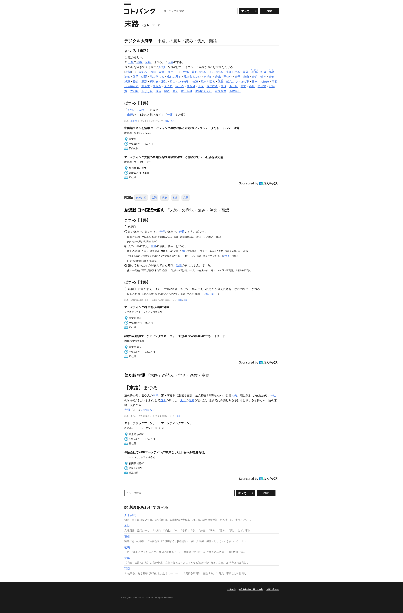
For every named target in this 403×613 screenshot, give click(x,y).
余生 (170, 72)
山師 (130, 114)
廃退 (223, 86)
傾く (175, 91)
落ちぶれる (199, 72)
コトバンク (140, 11)
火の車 (245, 81)
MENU (127, 3)
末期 (155, 395)
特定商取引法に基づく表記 (251, 589)
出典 (183, 251)
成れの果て (174, 76)
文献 (185, 197)
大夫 (234, 395)
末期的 (208, 76)
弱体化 (228, 76)
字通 (127, 410)
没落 (186, 72)
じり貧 (262, 86)
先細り (134, 91)
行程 (162, 231)
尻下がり (186, 91)
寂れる (179, 86)
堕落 (136, 76)
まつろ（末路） (137, 110)
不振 (252, 86)
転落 (263, 72)
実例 (164, 197)
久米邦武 (141, 197)
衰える (168, 86)
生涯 (153, 246)
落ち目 (191, 86)
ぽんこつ (232, 81)
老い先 (143, 72)
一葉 (170, 114)
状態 (162, 67)
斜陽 (144, 76)
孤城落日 (235, 91)
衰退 (255, 76)
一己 (273, 395)
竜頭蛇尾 (220, 91)
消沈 (164, 81)
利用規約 (231, 589)
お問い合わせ (272, 589)
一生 (131, 62)
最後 (139, 62)
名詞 (154, 197)
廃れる (157, 86)
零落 (245, 72)
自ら (163, 400)
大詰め (264, 81)
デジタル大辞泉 (138, 41)
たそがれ (184, 81)
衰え (272, 76)
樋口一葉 (209, 294)
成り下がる (233, 72)
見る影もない (192, 76)
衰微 (246, 76)
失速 (195, 81)
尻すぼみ (212, 86)
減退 (127, 81)
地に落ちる (157, 76)
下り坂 (233, 86)
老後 (162, 72)
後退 (136, 81)
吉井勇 (226, 256)
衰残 (218, 76)
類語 (128, 72)
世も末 (145, 86)
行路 (182, 231)
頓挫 (263, 76)
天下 (183, 400)
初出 (175, 197)
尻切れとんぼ (203, 91)
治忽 (191, 400)
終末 (255, 81)
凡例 (173, 121)
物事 (179, 265)
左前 (243, 86)
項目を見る (148, 410)
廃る (167, 91)
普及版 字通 (134, 375)
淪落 (127, 76)
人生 (170, 62)
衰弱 (238, 76)
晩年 (148, 62)
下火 (201, 86)
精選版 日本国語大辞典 (144, 210)
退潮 (144, 81)
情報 (167, 121)
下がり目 (147, 91)
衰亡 (172, 81)
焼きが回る (208, 81)
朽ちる (154, 81)
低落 (158, 91)
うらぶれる (216, 72)
